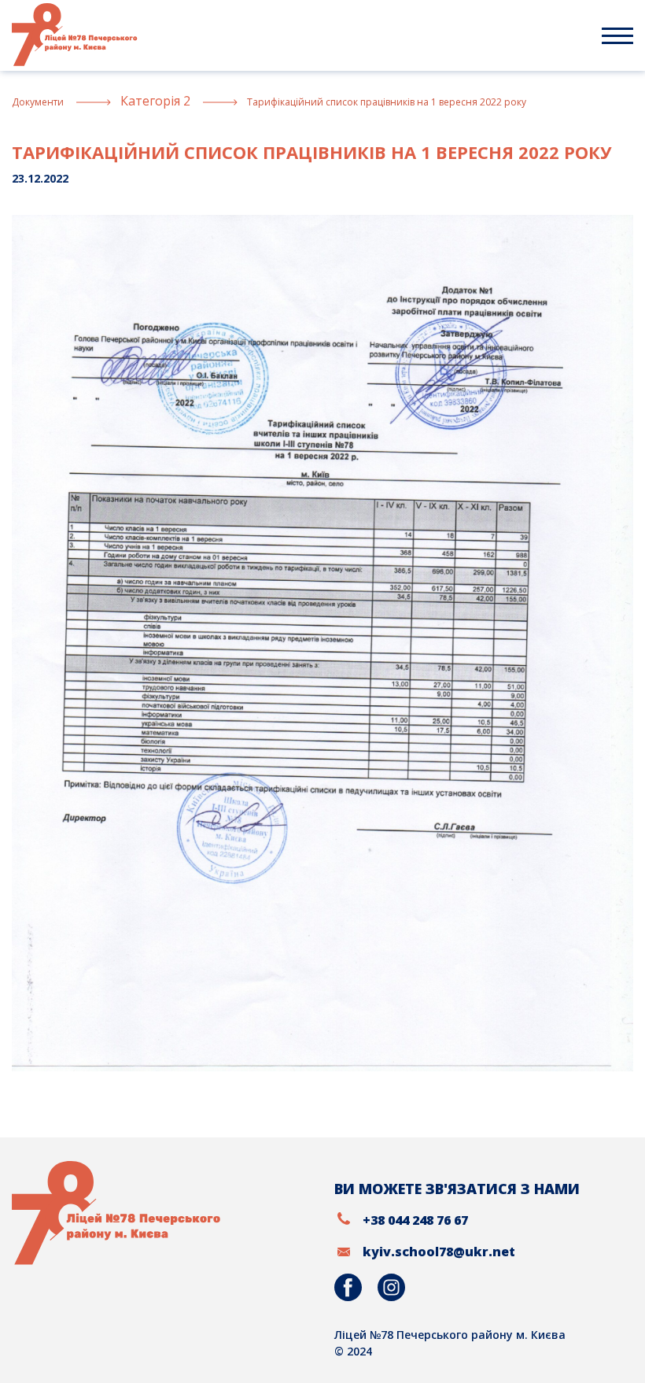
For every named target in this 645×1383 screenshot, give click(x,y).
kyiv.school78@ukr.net (439, 1251)
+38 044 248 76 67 (415, 1220)
